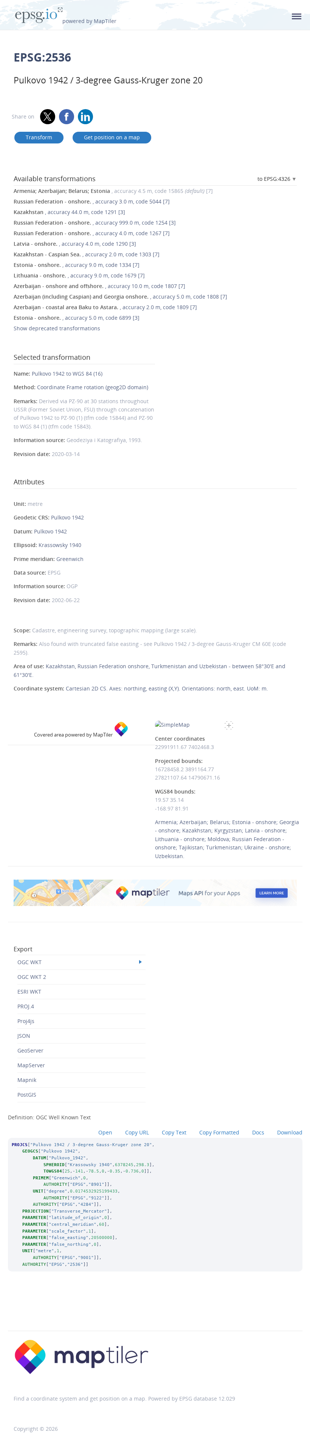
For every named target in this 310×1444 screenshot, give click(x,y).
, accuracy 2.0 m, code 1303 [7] (87, 254)
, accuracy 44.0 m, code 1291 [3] (69, 212)
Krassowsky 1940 (60, 545)
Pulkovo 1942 (67, 517)
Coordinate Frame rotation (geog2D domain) (92, 387)
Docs (258, 1132)
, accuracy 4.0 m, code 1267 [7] (92, 233)
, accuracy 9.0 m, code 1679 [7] (79, 275)
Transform (39, 137)
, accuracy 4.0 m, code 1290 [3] (75, 243)
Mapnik (26, 1079)
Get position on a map (112, 137)
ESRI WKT (29, 991)
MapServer (31, 1065)
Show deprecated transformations (57, 328)
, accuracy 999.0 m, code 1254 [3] (95, 222)
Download (289, 1132)
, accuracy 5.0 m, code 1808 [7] (120, 296)
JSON (23, 1035)
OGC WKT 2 (31, 976)
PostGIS (26, 1094)
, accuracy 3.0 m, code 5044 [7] (92, 201)
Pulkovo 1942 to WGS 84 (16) (67, 373)
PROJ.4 (25, 1006)
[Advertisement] (155, 1311)
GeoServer (30, 1050)
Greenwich (70, 558)
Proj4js (25, 1021)
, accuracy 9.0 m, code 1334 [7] (77, 264)
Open (105, 1132)
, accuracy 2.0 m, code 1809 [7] (105, 307)
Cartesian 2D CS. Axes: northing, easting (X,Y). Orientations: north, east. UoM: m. (167, 688)
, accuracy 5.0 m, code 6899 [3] (77, 317)
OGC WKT (29, 962)
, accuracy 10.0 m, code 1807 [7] (99, 286)
